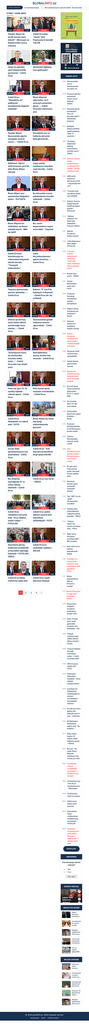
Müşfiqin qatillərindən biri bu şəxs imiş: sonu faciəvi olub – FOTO (76, 932)
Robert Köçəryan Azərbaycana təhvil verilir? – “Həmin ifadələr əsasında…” (76, 915)
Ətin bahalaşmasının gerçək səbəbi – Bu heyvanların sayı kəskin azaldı (31, 8)
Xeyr (69, 872)
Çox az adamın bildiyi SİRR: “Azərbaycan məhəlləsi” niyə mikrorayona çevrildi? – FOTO (76, 950)
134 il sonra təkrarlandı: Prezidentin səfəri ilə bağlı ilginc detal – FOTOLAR (76, 941)
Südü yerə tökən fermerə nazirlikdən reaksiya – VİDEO (75, 966)
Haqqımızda (34, 1018)
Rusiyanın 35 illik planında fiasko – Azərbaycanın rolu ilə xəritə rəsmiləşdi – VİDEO (76, 993)
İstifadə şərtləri (53, 1018)
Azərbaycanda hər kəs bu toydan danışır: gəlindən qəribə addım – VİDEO (76, 923)
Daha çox (71, 849)
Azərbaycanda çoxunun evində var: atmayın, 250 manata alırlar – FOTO (76, 975)
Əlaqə (43, 1018)
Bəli (69, 869)
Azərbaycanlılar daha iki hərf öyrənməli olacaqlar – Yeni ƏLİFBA (76, 984)
